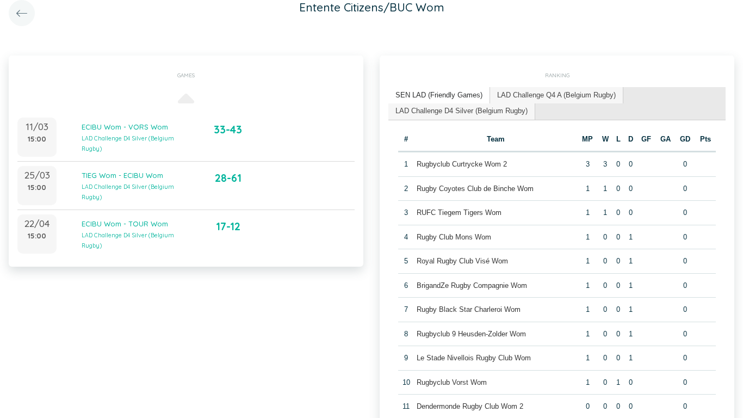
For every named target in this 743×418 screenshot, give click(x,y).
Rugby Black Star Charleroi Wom (469, 309)
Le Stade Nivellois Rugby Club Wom (474, 358)
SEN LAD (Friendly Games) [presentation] (438, 95)
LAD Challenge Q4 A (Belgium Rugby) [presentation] (556, 95)
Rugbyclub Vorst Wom (452, 382)
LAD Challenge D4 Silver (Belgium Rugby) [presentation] (461, 111)
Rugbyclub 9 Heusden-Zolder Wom (471, 334)
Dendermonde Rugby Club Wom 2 (470, 406)
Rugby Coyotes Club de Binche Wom (475, 189)
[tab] (439, 95)
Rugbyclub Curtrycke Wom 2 (462, 164)
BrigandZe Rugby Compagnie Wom (472, 285)
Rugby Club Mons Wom (454, 237)
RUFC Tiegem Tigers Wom (459, 212)
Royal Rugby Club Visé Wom (462, 261)
